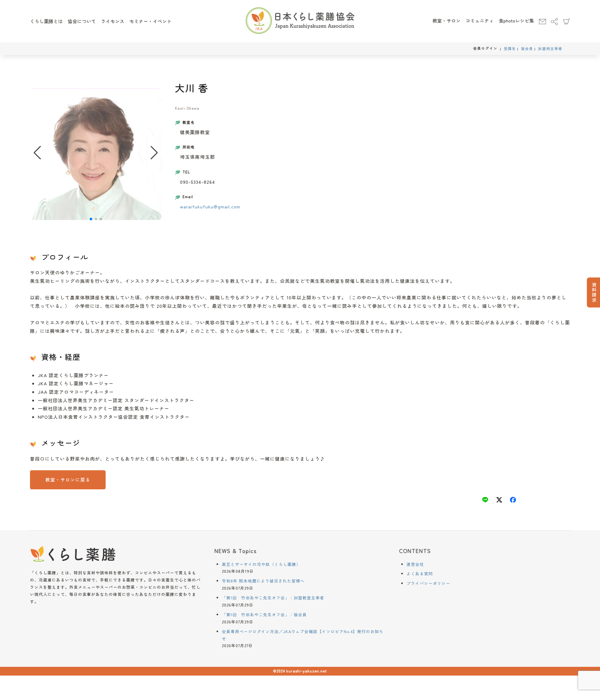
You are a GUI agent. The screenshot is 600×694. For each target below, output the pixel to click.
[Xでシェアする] (499, 500)
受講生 (510, 48)
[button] (154, 153)
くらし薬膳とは (46, 21)
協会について (82, 21)
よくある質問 (420, 574)
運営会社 (415, 564)
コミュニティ (480, 20)
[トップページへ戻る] (300, 21)
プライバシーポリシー (428, 583)
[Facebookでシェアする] (513, 500)
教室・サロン (446, 20)
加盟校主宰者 (550, 48)
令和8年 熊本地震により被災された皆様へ (263, 581)
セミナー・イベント (150, 21)
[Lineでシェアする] (485, 500)
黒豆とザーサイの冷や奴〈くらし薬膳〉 (261, 564)
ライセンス (112, 21)
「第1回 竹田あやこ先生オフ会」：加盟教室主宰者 (273, 598)
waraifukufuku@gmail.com (210, 206)
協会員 (527, 48)
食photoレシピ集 (516, 20)
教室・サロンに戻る (67, 479)
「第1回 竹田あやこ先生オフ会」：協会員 (264, 614)
